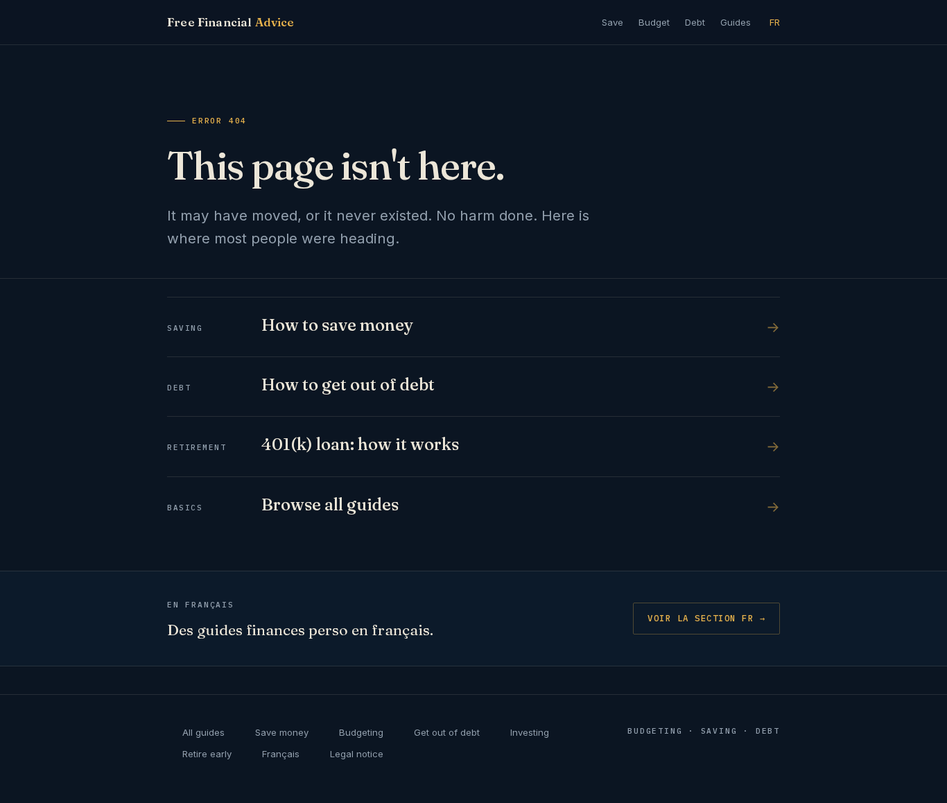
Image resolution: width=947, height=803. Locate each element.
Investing (529, 732)
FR (775, 22)
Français (280, 753)
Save (612, 22)
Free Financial (231, 22)
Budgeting (361, 732)
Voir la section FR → (706, 617)
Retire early (207, 753)
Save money (282, 732)
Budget (654, 22)
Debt (695, 22)
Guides (735, 22)
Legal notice (356, 753)
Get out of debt (447, 732)
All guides (203, 732)
